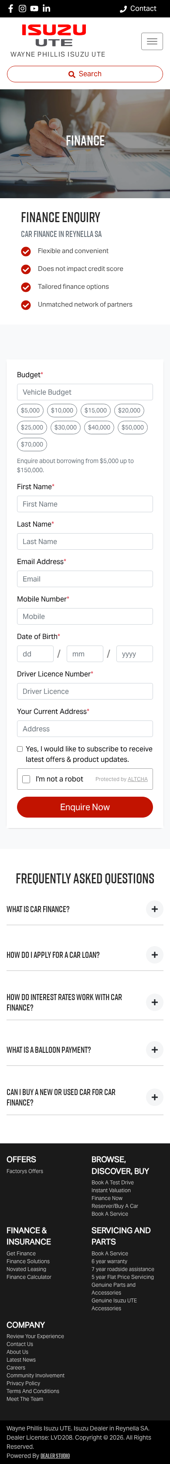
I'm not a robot (59, 779)
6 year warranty (109, 1261)
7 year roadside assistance (123, 1269)
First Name (35, 486)
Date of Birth (38, 636)
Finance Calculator (29, 1277)
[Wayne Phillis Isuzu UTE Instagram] (24, 8)
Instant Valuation (111, 1190)
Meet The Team (25, 1399)
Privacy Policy (23, 1383)
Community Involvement (36, 1375)
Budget (30, 374)
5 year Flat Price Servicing (123, 1277)
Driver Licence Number (55, 674)
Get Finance (21, 1253)
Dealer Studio (55, 1455)
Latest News (21, 1359)
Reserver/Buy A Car (115, 1206)
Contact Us (20, 1344)
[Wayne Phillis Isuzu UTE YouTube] (36, 8)
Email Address (41, 561)
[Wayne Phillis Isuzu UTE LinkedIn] (48, 8)
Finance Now (107, 1198)
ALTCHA (138, 779)
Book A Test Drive (113, 1182)
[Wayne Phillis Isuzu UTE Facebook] (12, 8)
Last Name (35, 524)
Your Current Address (53, 711)
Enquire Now (85, 807)
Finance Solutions (28, 1261)
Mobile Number (43, 599)
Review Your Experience (35, 1336)
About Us (17, 1352)
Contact (143, 8)
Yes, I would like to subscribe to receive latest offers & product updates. (89, 754)
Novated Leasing (26, 1269)
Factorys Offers (25, 1171)
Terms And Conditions (33, 1391)
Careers (16, 1367)
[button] (152, 41)
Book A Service (110, 1213)
